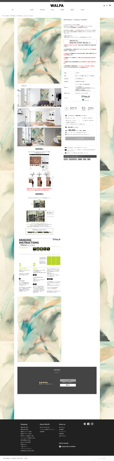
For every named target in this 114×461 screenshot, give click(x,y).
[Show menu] (13, 10)
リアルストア (62, 431)
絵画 (89, 159)
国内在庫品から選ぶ (26, 440)
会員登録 (42, 431)
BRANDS (7, 16)
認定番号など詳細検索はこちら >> (83, 90)
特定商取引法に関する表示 (27, 450)
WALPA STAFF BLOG (45, 427)
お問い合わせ (62, 436)
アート (65, 159)
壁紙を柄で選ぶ (25, 429)
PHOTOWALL (13, 16)
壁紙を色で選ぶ (25, 427)
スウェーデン (87, 100)
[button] (107, 6)
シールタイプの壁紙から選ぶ (28, 438)
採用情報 (61, 433)
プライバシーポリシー (26, 448)
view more (62, 1)
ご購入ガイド (24, 446)
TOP (3, 16)
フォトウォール (72, 159)
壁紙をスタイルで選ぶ (26, 431)
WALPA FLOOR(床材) (26, 442)
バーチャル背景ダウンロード (47, 429)
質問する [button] (68, 385)
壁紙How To (24, 444)
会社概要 (61, 429)
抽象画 (80, 159)
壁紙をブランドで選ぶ (26, 433)
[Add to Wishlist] (80, 142)
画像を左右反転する (71, 122)
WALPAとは (62, 427)
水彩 (85, 159)
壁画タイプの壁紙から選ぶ (27, 436)
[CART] (109, 6)
